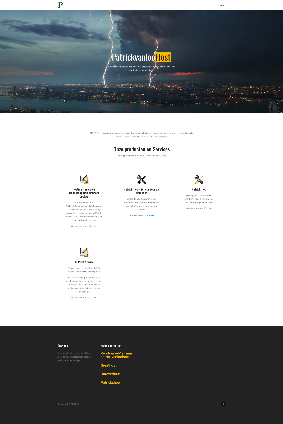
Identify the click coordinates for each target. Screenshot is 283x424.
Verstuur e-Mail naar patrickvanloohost (117, 355)
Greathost (109, 365)
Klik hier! (93, 226)
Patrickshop (110, 382)
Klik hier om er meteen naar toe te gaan (152, 137)
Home (221, 5)
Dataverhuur (110, 374)
